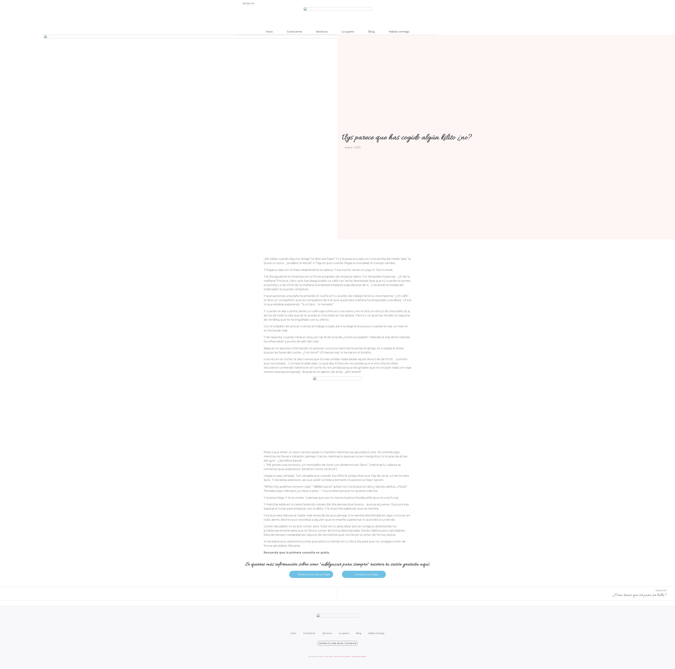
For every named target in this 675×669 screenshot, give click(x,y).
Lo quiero (348, 31)
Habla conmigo (399, 31)
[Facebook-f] (426, 3)
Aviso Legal (328, 656)
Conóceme (294, 31)
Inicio (269, 31)
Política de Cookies (359, 656)
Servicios (321, 31)
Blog (371, 31)
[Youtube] (421, 3)
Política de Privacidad (342, 656)
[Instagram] (431, 3)
